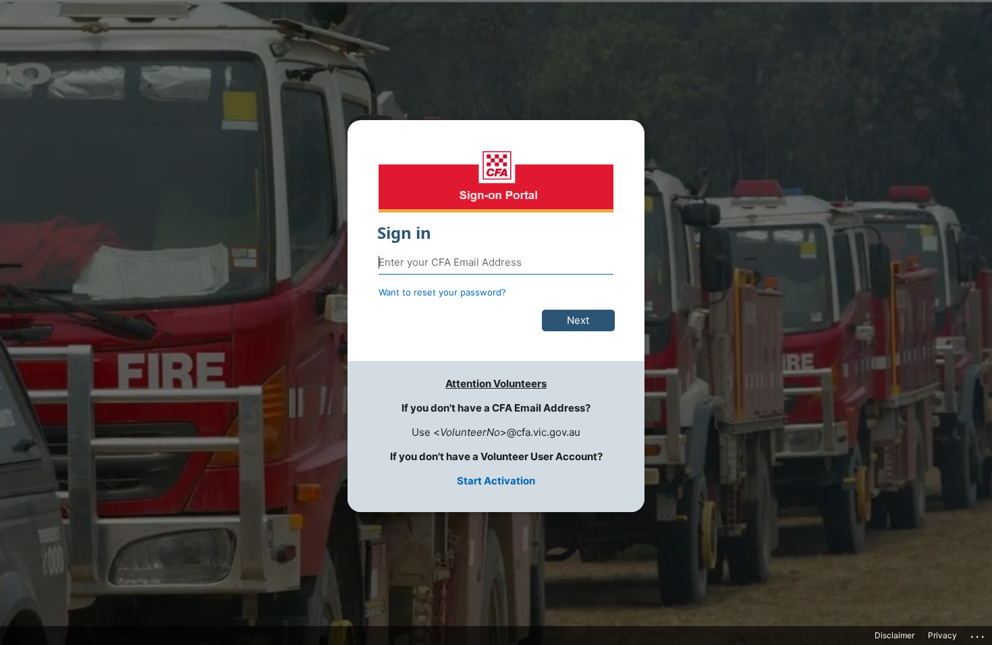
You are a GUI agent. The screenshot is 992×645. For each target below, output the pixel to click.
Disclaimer (894, 635)
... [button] (978, 633)
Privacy (942, 635)
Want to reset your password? (442, 292)
